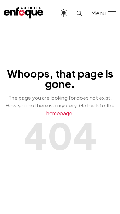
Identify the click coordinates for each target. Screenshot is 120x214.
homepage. (60, 113)
